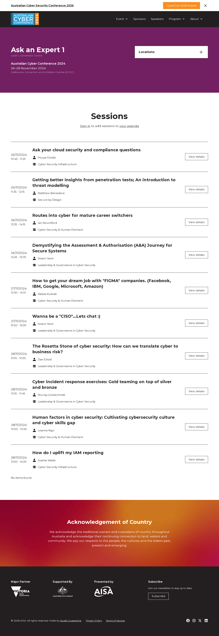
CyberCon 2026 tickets (181, 5)
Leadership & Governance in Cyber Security (66, 265)
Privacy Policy (94, 620)
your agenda (129, 126)
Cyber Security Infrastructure (57, 164)
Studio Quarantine (70, 620)
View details (196, 156)
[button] (122, 19)
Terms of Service (115, 620)
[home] (25, 19)
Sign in (85, 126)
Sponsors (139, 19)
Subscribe (158, 596)
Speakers (157, 19)
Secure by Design (49, 199)
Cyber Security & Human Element (60, 229)
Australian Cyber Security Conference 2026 (42, 5)
